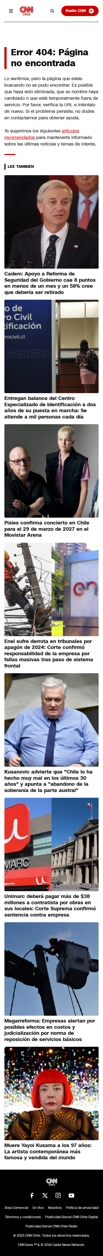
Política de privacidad (82, 1208)
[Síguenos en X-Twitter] (45, 1195)
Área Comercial (16, 1208)
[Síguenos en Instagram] (58, 1195)
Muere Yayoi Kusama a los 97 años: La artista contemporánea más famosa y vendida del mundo (47, 1151)
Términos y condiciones (23, 1217)
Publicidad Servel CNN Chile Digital (71, 1217)
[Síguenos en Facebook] (31, 1195)
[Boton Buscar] (52, 10)
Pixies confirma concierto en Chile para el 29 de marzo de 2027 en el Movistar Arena (46, 529)
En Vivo (38, 1208)
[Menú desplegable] (11, 10)
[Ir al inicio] (26, 10)
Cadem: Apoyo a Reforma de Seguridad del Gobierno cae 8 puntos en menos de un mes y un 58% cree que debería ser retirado (50, 283)
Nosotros (55, 1208)
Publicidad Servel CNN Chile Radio (51, 1226)
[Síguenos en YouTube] (71, 1195)
